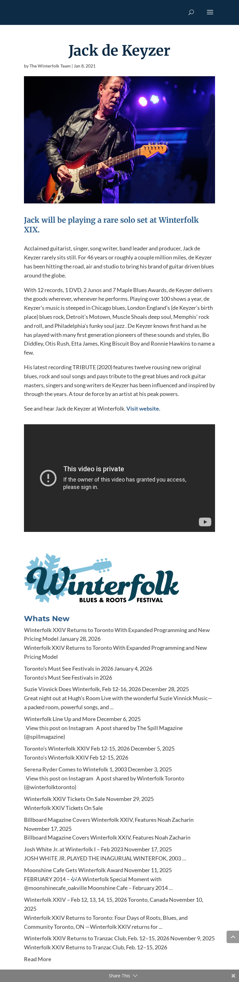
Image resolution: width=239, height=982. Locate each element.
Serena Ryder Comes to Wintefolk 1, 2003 (75, 769)
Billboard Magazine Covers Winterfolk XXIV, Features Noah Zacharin (109, 819)
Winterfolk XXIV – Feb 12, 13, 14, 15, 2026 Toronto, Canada (96, 899)
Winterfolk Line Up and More (60, 718)
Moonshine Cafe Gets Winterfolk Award (73, 870)
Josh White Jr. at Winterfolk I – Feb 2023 (73, 849)
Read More (37, 959)
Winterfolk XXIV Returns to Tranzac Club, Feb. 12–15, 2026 (96, 938)
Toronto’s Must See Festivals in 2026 (68, 668)
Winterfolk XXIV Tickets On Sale (64, 798)
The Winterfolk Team (50, 65)
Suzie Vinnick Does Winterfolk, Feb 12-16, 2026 (82, 689)
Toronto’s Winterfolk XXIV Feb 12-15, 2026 (77, 748)
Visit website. (143, 408)
